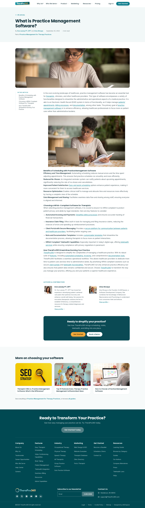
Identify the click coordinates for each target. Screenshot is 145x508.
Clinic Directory (79, 459)
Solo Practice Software (62, 470)
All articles (21, 15)
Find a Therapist (79, 463)
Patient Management (42, 465)
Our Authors (117, 459)
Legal (83, 505)
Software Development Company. (110, 292)
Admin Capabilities (41, 481)
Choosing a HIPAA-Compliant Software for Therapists (28, 102)
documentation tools (116, 256)
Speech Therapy (60, 455)
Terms (90, 505)
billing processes (62, 105)
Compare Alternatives (120, 463)
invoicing (87, 256)
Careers (18, 471)
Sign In (111, 4)
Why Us (18, 451)
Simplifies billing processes (86, 215)
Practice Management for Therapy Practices (35, 34)
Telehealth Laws (118, 471)
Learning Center (118, 447)
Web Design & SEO (80, 447)
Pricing (97, 4)
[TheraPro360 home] (22, 3)
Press (115, 467)
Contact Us (97, 455)
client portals (54, 265)
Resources (87, 4)
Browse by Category (120, 451)
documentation (79, 105)
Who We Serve (51, 4)
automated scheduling (74, 256)
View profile (59, 309)
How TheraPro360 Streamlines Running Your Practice (27, 107)
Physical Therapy (60, 451)
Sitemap (108, 505)
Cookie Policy (98, 505)
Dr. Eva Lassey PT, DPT (63, 290)
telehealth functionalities (73, 265)
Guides (115, 455)
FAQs (115, 475)
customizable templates (93, 235)
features (53, 256)
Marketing (75, 4)
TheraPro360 (49, 253)
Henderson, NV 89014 (108, 493)
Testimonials (19, 455)
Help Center (19, 467)
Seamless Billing (40, 473)
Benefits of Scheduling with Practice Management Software (27, 97)
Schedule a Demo (100, 451)
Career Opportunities (22, 459)
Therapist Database (80, 455)
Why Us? (40, 4)
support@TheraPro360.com (110, 497)
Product (64, 4)
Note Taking (39, 461)
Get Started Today (72, 430)
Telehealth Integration (42, 469)
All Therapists (59, 459)
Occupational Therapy (61, 447)
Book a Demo (94, 334)
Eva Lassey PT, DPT (24, 31)
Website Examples (80, 451)
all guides (72, 399)
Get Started (123, 4)
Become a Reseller (100, 447)
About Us (18, 447)
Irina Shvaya (38, 31)
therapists (50, 96)
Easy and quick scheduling (79, 185)
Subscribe (88, 494)
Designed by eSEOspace (122, 505)
